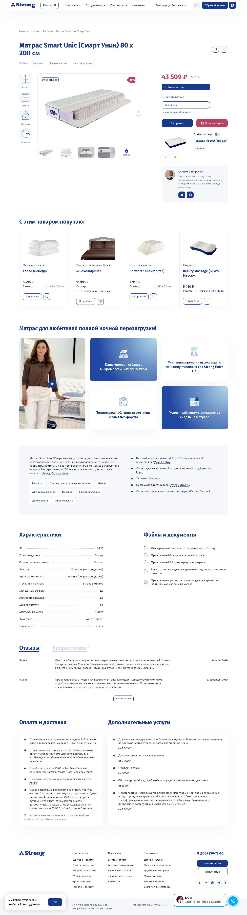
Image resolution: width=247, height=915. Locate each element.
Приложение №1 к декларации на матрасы (178, 555)
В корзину (177, 123)
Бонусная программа (84, 870)
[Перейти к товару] (43, 270)
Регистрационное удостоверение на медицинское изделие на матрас (188, 571)
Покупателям (94, 5)
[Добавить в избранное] (224, 49)
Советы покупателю (84, 865)
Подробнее (32, 296)
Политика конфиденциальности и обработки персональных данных (92, 906)
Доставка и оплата (83, 859)
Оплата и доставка (82, 62)
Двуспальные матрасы (156, 870)
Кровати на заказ (82, 881)
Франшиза (114, 881)
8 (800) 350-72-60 (210, 853)
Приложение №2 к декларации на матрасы (178, 562)
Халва (33, 782)
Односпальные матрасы (157, 865)
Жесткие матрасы (154, 881)
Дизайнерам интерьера (121, 875)
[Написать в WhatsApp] (190, 195)
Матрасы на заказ (82, 875)
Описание (38, 62)
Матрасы (37, 483)
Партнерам (117, 5)
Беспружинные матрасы (157, 886)
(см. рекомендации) (90, 569)
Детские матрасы (153, 859)
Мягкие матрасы (153, 875)
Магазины (138, 5)
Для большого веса (43, 491)
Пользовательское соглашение (148, 904)
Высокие (67, 491)
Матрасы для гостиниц (121, 865)
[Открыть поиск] (196, 5)
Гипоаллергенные (89, 491)
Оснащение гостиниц (120, 870)
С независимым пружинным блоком (70, 483)
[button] (175, 157)
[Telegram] (218, 882)
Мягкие (102, 483)
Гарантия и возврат (83, 886)
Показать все (123, 698)
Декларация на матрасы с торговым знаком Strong (183, 548)
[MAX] (212, 882)
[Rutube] (225, 882)
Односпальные (64, 500)
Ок (55, 902)
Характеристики (58, 62)
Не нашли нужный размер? (176, 112)
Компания (71, 5)
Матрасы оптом (117, 859)
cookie (33, 900)
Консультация (212, 871)
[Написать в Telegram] (181, 195)
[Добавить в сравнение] (216, 49)
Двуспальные (40, 500)
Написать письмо (212, 863)
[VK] (206, 882)
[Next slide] (138, 112)
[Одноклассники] (199, 882)
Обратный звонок (215, 5)
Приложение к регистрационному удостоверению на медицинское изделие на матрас (185, 581)
